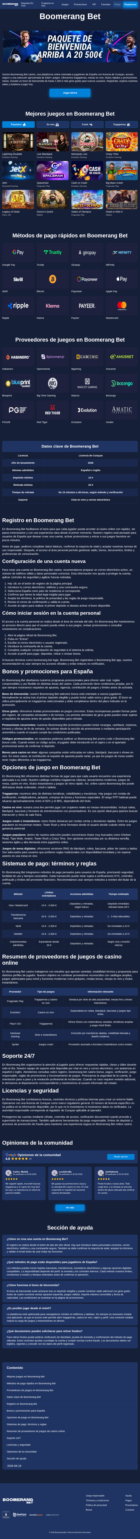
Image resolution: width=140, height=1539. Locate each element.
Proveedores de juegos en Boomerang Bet (30, 1390)
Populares (16, 124)
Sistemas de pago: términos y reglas (26, 1424)
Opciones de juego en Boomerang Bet (27, 1417)
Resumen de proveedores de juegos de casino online (36, 1431)
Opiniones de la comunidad (22, 1451)
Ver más (70, 1207)
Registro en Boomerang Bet (22, 1404)
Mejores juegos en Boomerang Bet (26, 1376)
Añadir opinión (121, 1157)
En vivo (51, 124)
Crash (85, 124)
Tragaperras (119, 124)
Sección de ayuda (16, 1458)
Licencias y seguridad (18, 1444)
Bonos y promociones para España (26, 1410)
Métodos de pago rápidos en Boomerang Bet (31, 1383)
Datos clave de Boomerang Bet (24, 1397)
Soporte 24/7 (14, 1438)
